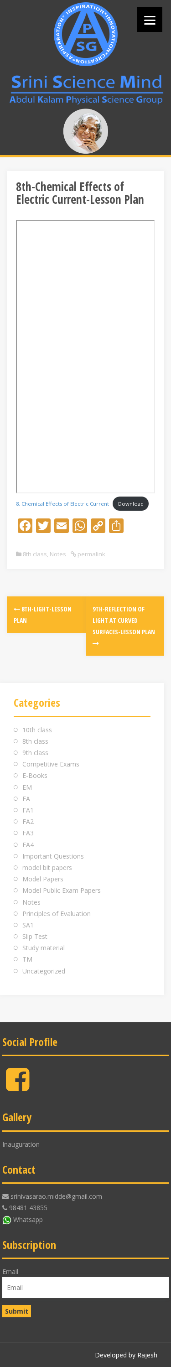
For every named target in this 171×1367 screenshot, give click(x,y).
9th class (35, 752)
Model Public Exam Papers (61, 890)
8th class (35, 554)
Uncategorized (43, 971)
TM (27, 959)
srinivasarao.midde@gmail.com (56, 1196)
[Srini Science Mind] (86, 34)
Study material (43, 947)
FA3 (28, 832)
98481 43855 (28, 1207)
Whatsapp (28, 1219)
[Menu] (149, 19)
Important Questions (53, 856)
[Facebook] (17, 1086)
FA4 (28, 844)
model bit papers (47, 867)
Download (131, 503)
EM (27, 787)
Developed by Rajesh (126, 1355)
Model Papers (42, 879)
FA (26, 798)
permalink (90, 554)
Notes (58, 554)
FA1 (28, 810)
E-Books (34, 775)
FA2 (28, 821)
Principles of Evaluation (56, 913)
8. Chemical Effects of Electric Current (62, 503)
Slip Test (34, 936)
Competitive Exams (50, 764)
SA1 (28, 925)
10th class (37, 729)
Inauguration (21, 1144)
